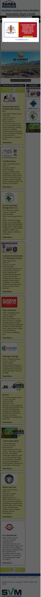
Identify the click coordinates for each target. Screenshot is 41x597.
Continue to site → (22, 40)
